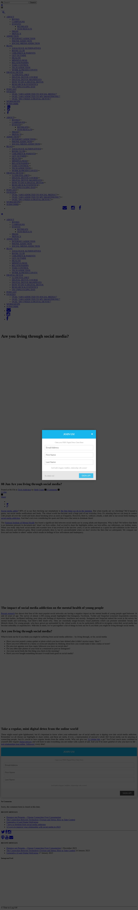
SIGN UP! (86, 476)
